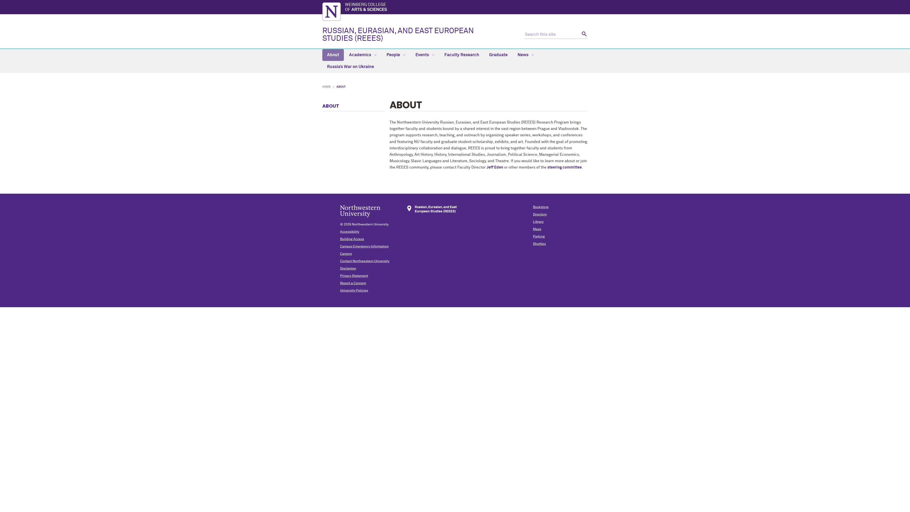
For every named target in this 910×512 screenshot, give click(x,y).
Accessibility (349, 231)
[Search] (583, 35)
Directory (540, 214)
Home (326, 87)
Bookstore (541, 207)
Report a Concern (353, 283)
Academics (360, 55)
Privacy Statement (354, 276)
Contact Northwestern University (364, 261)
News (523, 55)
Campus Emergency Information (364, 246)
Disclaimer (348, 268)
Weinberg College (366, 7)
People (394, 55)
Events (422, 55)
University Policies (354, 290)
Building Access (352, 239)
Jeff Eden (495, 167)
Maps (537, 229)
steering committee (564, 167)
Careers (346, 254)
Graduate (498, 55)
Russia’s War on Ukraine (350, 67)
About (333, 55)
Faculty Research (461, 55)
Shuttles (539, 244)
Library (538, 222)
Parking (539, 236)
